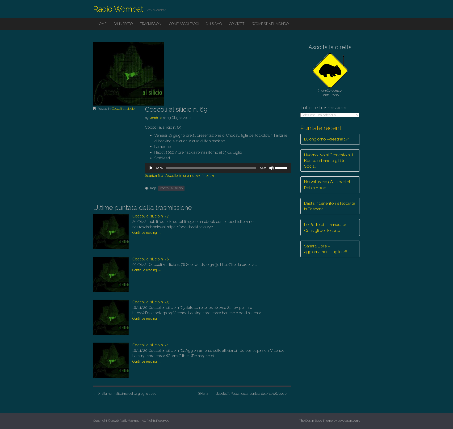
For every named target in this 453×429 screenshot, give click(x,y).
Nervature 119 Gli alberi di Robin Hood (327, 184)
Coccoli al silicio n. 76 (150, 259)
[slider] (282, 167)
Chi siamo (214, 24)
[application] (218, 168)
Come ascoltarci (184, 24)
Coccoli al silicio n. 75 (150, 302)
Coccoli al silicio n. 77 (150, 216)
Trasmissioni (151, 24)
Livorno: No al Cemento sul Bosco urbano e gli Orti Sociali (328, 161)
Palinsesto (123, 24)
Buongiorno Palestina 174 (326, 139)
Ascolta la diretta (330, 47)
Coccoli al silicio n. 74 (150, 345)
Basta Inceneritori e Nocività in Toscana (329, 206)
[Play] (151, 168)
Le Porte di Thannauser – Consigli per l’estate (327, 227)
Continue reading (146, 232)
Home (101, 24)
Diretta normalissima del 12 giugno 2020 (124, 393)
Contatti (237, 24)
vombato (156, 118)
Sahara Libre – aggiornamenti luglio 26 (325, 249)
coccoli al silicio (171, 188)
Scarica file (154, 175)
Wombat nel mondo (270, 24)
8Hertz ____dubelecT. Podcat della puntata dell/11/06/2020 (244, 393)
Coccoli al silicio (123, 108)
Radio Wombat (118, 8)
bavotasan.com (348, 420)
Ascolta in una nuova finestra (189, 175)
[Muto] (271, 168)
